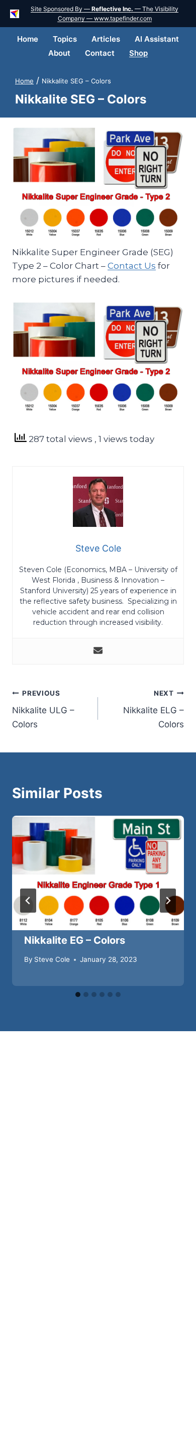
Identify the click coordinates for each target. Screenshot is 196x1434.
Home (27, 39)
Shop (138, 53)
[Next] (168, 901)
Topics (65, 39)
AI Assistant (157, 39)
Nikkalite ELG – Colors (153, 709)
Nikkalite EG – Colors (74, 940)
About (59, 53)
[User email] (98, 651)
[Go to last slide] (28, 901)
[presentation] (98, 873)
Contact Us (132, 266)
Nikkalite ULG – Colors (43, 709)
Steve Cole (52, 959)
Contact (100, 53)
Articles (105, 39)
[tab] (77, 994)
